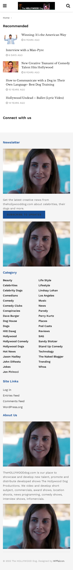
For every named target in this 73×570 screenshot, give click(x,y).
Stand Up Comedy (51, 346)
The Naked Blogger (51, 356)
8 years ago (31, 72)
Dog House (10, 320)
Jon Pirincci (11, 371)
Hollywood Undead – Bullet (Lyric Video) (35, 98)
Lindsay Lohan (48, 290)
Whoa (42, 366)
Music (42, 300)
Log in (7, 389)
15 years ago (16, 89)
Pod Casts (45, 326)
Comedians (10, 295)
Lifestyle (44, 285)
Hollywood (10, 336)
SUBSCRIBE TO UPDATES (24, 214)
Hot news (9, 351)
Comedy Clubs (12, 305)
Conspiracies (11, 310)
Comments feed (14, 401)
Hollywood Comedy (15, 341)
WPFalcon (58, 561)
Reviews (44, 331)
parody (43, 310)
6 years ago (31, 40)
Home (6, 17)
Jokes (7, 366)
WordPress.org (13, 407)
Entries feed (11, 395)
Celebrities (10, 285)
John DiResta (12, 361)
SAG (41, 336)
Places (43, 320)
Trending (44, 361)
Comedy (8, 300)
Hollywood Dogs (13, 346)
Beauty (7, 280)
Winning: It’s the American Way (43, 35)
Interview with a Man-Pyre (25, 50)
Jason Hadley (12, 356)
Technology (46, 351)
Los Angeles (46, 295)
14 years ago (16, 103)
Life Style (45, 280)
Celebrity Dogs (12, 290)
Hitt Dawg (9, 331)
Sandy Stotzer (48, 341)
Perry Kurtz (46, 315)
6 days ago (15, 55)
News (42, 305)
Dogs (6, 326)
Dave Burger (11, 315)
